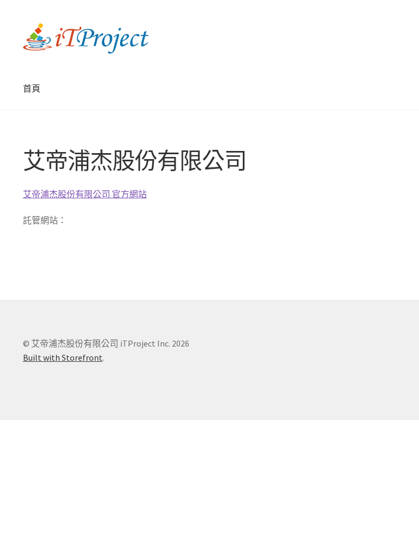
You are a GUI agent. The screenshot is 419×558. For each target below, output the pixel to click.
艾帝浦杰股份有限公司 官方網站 (85, 194)
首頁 (31, 88)
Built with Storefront (63, 357)
